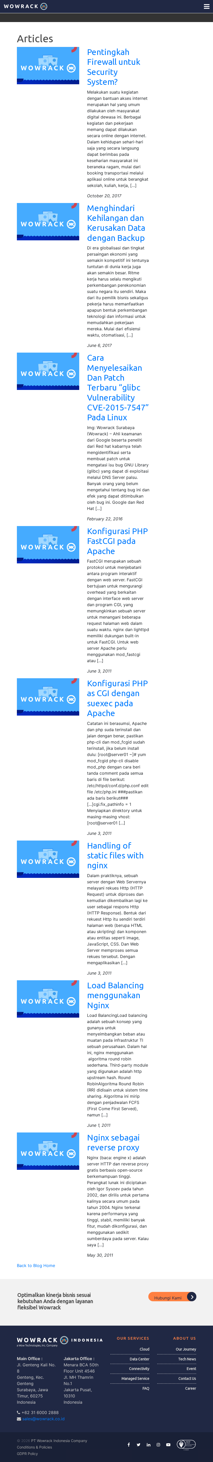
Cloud (144, 1349)
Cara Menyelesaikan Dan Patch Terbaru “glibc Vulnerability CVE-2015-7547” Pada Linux (118, 387)
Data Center (139, 1359)
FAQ (146, 1388)
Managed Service (135, 1378)
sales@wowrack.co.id (43, 1418)
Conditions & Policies (34, 1447)
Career (190, 1388)
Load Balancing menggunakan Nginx (115, 995)
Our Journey (186, 1349)
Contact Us (187, 1378)
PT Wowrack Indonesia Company (59, 1440)
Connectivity (139, 1369)
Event (191, 1369)
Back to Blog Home (36, 1265)
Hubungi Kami (168, 1297)
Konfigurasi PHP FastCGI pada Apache (117, 541)
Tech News (187, 1359)
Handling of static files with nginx (115, 855)
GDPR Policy (27, 1453)
